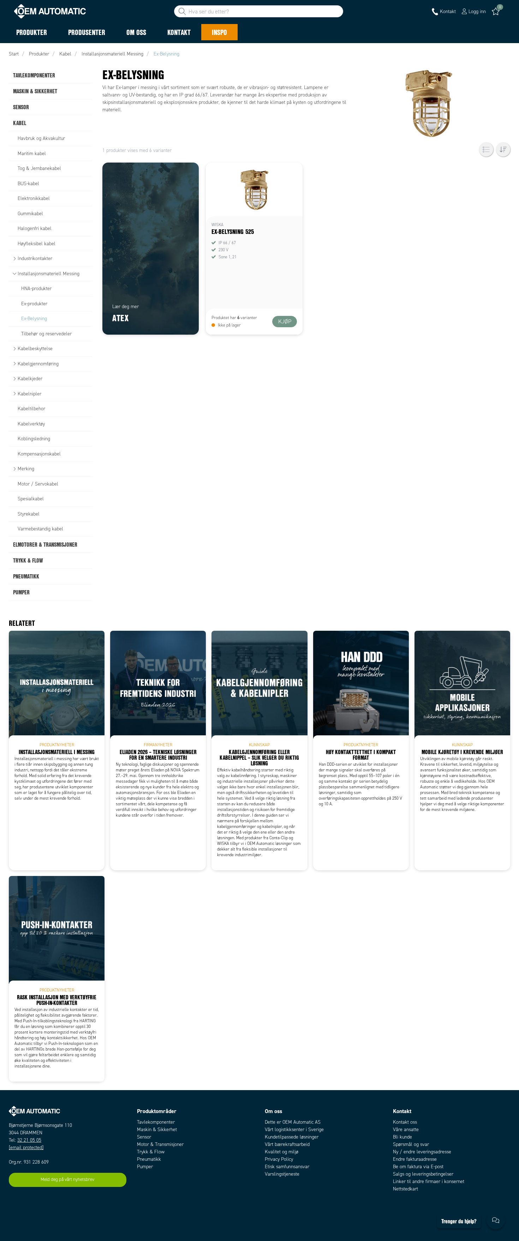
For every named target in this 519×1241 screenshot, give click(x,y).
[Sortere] (503, 149)
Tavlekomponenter (156, 1122)
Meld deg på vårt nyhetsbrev (67, 1179)
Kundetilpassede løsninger (291, 1137)
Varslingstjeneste (282, 1174)
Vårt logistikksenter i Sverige (294, 1130)
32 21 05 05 (29, 1140)
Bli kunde (402, 1137)
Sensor (144, 1137)
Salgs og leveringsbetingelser (423, 1174)
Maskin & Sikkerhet (157, 1130)
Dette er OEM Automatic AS (293, 1122)
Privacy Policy (279, 1159)
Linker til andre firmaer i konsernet (428, 1181)
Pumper (145, 1167)
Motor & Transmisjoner (160, 1144)
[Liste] (486, 149)
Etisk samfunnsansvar (287, 1167)
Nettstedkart (405, 1189)
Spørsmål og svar (411, 1144)
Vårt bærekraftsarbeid (287, 1144)
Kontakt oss (405, 1122)
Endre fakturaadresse (415, 1159)
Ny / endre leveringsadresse (422, 1152)
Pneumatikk (149, 1159)
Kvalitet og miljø (281, 1152)
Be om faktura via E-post (418, 1167)
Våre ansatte (406, 1130)
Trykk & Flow (151, 1152)
